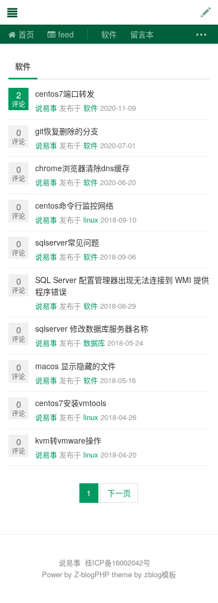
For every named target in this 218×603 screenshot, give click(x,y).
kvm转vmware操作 (68, 440)
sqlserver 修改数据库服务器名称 (91, 328)
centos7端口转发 (64, 93)
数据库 (94, 342)
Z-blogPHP (92, 574)
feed (66, 34)
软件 (109, 34)
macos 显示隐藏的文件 (75, 365)
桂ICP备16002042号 (117, 562)
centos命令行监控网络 (74, 205)
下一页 (119, 492)
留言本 (142, 34)
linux (90, 219)
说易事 (63, 12)
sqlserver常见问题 (67, 242)
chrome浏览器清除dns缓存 (82, 167)
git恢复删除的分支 (66, 130)
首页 (26, 34)
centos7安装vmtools (70, 402)
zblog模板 (160, 574)
